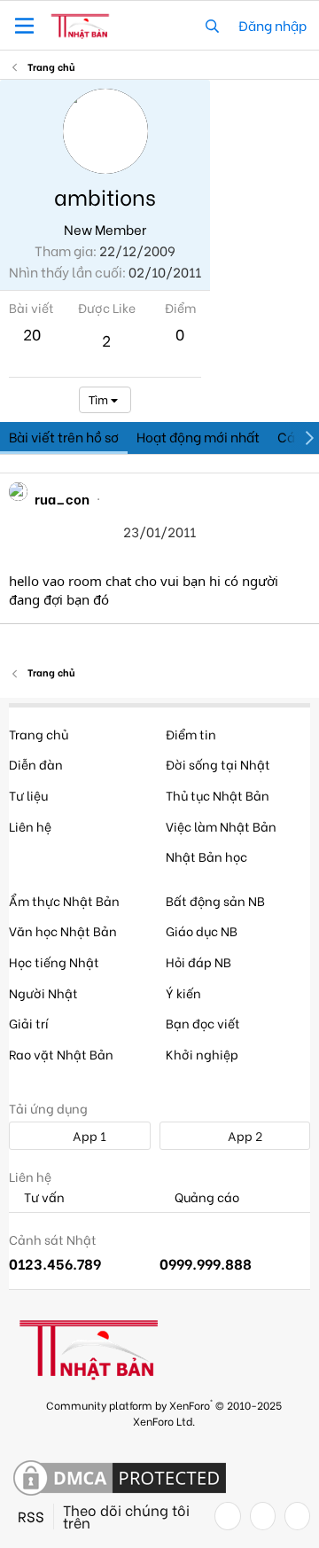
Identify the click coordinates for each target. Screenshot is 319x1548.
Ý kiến (183, 992)
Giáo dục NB (201, 930)
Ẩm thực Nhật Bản (64, 900)
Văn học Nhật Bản (63, 930)
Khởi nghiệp (202, 1053)
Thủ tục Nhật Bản (217, 795)
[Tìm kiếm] (212, 25)
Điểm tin (191, 733)
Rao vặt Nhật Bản (61, 1053)
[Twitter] (263, 1516)
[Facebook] (227, 1516)
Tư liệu (28, 795)
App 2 (243, 1135)
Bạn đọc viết (203, 1022)
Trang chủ (38, 733)
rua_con (62, 498)
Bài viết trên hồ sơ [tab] (64, 436)
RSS (31, 1516)
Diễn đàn (36, 763)
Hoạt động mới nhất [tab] (198, 436)
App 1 (88, 1135)
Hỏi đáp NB (198, 961)
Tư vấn (43, 1197)
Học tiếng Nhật (54, 961)
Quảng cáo (205, 1197)
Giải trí (29, 1022)
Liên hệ (30, 826)
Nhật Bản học (206, 856)
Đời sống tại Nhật (218, 763)
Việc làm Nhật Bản (221, 826)
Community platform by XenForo (164, 1412)
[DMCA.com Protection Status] (119, 1479)
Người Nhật (43, 992)
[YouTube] (297, 1516)
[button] (24, 25)
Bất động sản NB (215, 900)
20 (32, 334)
